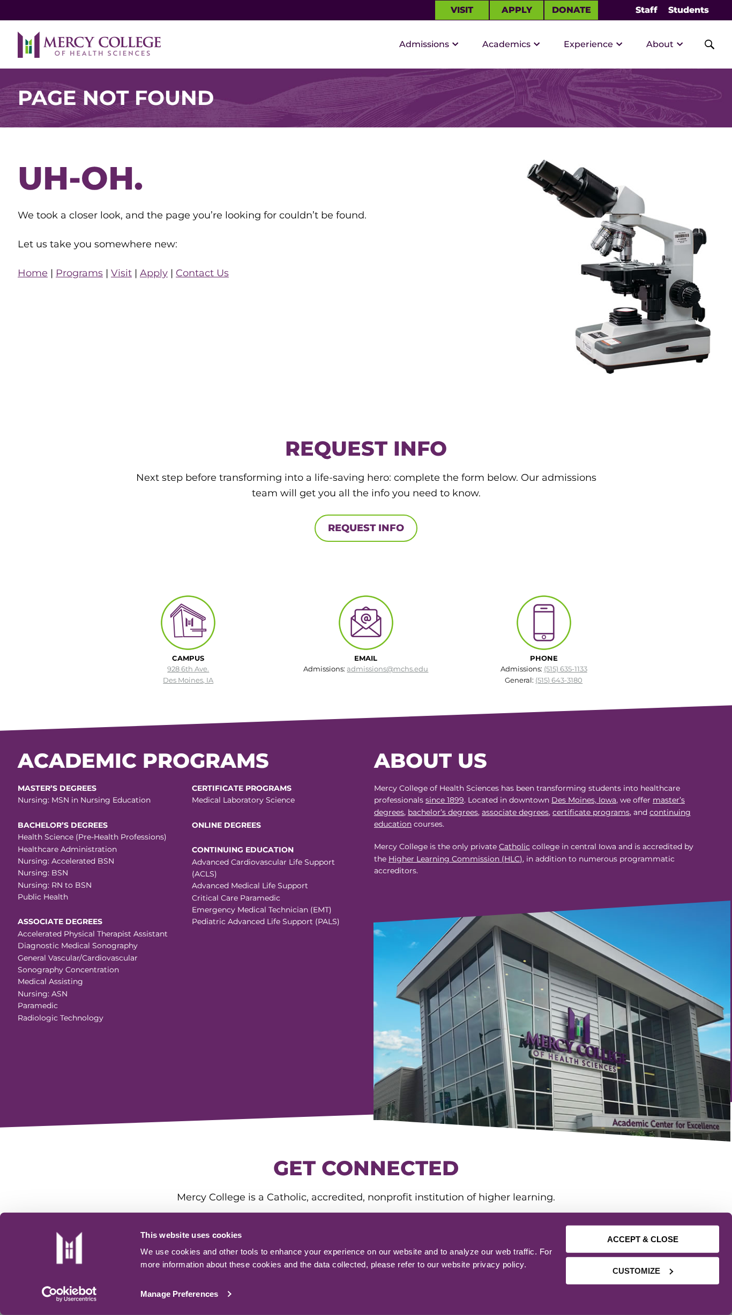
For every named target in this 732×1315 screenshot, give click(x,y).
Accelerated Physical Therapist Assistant (93, 934)
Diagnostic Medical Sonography (78, 945)
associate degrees (515, 812)
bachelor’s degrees (443, 812)
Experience (588, 44)
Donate (571, 10)
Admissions (424, 44)
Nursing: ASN (43, 994)
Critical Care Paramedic (236, 898)
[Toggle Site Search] (703, 44)
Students (688, 10)
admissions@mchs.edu (387, 668)
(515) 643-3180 (558, 680)
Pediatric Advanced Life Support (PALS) (266, 921)
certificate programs (591, 812)
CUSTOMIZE (636, 1270)
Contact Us (202, 273)
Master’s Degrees (57, 788)
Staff (647, 10)
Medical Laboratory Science (243, 800)
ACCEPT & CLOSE (642, 1239)
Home (33, 273)
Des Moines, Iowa (583, 800)
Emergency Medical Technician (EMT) (262, 910)
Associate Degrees (60, 921)
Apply (517, 10)
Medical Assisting (50, 981)
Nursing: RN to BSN (55, 885)
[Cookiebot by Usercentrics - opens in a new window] (69, 1294)
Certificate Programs (242, 788)
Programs (79, 273)
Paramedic (38, 1005)
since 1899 (444, 800)
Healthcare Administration (67, 849)
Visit (462, 10)
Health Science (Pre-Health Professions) (92, 837)
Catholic (514, 846)
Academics (506, 44)
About (660, 44)
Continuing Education (243, 850)
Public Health (43, 897)
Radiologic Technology (60, 1018)
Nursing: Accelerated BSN (66, 861)
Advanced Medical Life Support (250, 885)
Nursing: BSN (43, 873)
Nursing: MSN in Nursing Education (84, 800)
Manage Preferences (179, 1293)
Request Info (366, 528)
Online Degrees (226, 825)
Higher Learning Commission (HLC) (455, 859)
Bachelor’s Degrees (63, 825)
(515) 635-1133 (565, 668)
